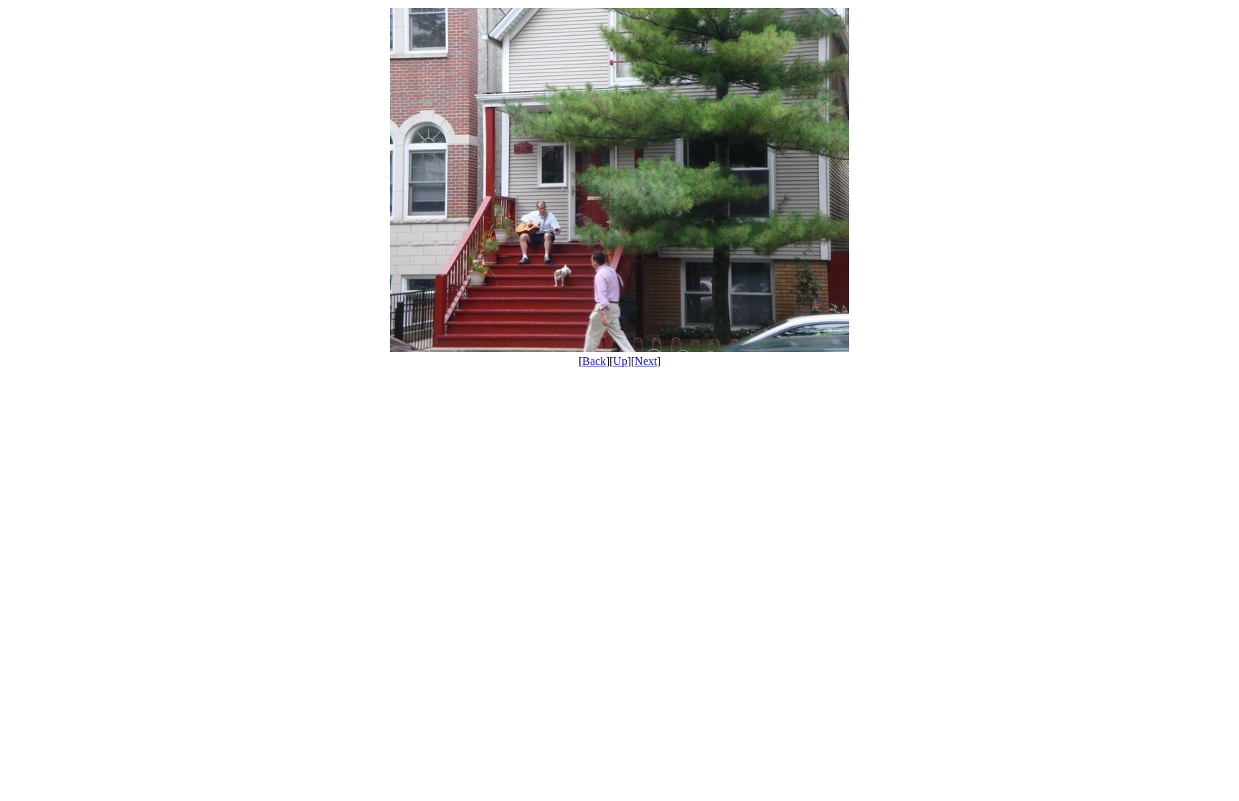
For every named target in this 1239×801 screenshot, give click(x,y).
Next (646, 361)
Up (620, 361)
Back (594, 361)
